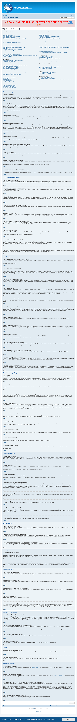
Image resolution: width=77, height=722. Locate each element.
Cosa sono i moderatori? (43, 34)
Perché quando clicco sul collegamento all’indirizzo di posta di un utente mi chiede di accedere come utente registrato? (20, 56)
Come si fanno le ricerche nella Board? (46, 56)
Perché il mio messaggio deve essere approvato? (12, 73)
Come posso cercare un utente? (45, 59)
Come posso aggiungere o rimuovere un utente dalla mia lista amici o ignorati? (53, 52)
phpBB (34, 708)
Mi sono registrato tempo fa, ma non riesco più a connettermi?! (14, 38)
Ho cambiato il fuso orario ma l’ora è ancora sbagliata (12, 49)
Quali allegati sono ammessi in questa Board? (47, 72)
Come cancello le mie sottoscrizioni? (45, 68)
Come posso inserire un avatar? (9, 53)
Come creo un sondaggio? (7, 63)
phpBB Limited (35, 667)
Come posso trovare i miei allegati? (45, 73)
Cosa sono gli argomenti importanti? (9, 85)
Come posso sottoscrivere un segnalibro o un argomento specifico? (51, 66)
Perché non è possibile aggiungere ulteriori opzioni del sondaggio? (15, 65)
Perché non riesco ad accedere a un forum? (11, 67)
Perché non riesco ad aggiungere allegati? (10, 68)
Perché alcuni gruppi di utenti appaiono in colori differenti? (49, 38)
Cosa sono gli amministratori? (44, 32)
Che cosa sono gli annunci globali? (9, 82)
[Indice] (8, 7)
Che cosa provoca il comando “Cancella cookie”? (12, 42)
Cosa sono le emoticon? (7, 80)
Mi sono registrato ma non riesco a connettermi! (11, 36)
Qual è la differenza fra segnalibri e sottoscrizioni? (48, 64)
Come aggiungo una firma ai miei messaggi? (11, 62)
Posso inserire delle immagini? (8, 81)
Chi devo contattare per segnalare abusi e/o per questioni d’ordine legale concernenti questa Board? (56, 80)
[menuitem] (4, 15)
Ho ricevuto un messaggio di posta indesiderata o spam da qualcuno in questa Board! (54, 47)
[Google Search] (73, 18)
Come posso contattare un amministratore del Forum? (49, 82)
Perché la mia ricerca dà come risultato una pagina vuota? (49, 58)
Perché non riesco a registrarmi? (9, 35)
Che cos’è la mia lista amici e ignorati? (46, 51)
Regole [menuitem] (9, 15)
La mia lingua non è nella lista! (8, 50)
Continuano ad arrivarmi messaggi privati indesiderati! (49, 46)
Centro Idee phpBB (58, 675)
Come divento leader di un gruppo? (45, 37)
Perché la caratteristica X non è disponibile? (47, 78)
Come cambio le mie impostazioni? (9, 46)
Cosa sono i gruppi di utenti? (44, 35)
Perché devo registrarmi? (7, 32)
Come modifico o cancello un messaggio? (10, 61)
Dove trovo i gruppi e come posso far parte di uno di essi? (49, 36)
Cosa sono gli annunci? (7, 84)
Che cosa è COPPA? (7, 34)
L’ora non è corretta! (6, 48)
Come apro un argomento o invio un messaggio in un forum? (14, 60)
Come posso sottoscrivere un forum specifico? (47, 67)
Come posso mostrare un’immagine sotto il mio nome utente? (14, 51)
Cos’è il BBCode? (6, 78)
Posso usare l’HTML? (7, 79)
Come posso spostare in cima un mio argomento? (12, 74)
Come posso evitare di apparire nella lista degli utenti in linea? (14, 47)
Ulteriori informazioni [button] (48, 719)
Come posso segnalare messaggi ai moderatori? (12, 70)
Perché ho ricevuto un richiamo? (9, 69)
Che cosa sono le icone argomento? (9, 87)
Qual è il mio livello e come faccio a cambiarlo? (11, 54)
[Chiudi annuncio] (74, 20)
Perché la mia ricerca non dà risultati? (46, 57)
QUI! (70, 22)
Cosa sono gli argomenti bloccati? (9, 86)
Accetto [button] (69, 719)
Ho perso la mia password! (8, 39)
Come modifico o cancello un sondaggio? (10, 66)
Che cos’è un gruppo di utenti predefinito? (46, 39)
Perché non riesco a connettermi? (9, 37)
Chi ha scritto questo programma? (45, 77)
